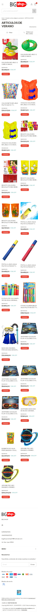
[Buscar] (34, 11)
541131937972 (6, 532)
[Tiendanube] (9, 603)
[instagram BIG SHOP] (2, 525)
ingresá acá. (31, 598)
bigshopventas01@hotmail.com (12, 539)
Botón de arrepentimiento (8, 599)
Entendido (24, 610)
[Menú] (2, 4)
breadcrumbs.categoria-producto (15, 18)
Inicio (3, 18)
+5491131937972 (7, 535)
